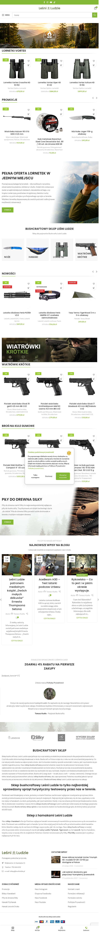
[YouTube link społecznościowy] (50, 2)
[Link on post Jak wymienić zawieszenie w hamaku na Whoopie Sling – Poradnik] (80, 561)
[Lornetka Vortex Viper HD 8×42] (48, 69)
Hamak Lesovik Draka (10, 903)
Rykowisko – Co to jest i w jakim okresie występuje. (16, 581)
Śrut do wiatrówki (75, 316)
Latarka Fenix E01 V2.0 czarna (80, 130)
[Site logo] (48, 8)
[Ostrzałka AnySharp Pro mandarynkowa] (16, 293)
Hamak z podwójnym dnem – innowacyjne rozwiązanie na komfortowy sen (49, 585)
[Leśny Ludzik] (37, 734)
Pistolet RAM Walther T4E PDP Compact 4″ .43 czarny (16, 463)
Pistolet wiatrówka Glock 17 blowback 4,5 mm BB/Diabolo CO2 (80, 403)
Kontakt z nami (72, 885)
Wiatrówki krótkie (52, 136)
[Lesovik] (60, 734)
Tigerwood (63, 826)
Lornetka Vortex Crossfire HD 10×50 (16, 83)
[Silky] (83, 734)
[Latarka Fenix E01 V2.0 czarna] (80, 117)
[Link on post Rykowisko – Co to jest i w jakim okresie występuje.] (16, 561)
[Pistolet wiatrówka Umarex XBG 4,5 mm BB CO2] (48, 117)
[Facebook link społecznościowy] (43, 2)
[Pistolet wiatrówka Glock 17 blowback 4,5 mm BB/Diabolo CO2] (80, 384)
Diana (75, 319)
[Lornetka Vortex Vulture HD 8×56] (80, 69)
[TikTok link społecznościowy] (53, 2)
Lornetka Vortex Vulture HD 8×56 (80, 83)
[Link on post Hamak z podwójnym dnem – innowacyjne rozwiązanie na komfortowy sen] (48, 561)
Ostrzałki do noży (12, 316)
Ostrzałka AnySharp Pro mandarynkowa (16, 312)
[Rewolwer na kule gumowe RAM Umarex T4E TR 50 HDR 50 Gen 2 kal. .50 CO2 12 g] (80, 445)
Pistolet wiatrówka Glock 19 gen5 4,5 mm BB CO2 (16, 402)
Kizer (53, 316)
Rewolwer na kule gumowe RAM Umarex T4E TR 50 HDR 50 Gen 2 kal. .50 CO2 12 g (80, 464)
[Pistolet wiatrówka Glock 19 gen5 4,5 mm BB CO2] (16, 384)
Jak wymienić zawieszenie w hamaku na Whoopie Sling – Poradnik (80, 583)
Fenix (76, 134)
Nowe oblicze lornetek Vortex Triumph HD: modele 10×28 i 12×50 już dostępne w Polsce (77, 856)
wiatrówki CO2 (22, 409)
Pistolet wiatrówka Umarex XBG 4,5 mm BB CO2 (48, 131)
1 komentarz (77, 862)
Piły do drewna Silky (10, 894)
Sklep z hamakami (8, 890)
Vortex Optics (12, 88)
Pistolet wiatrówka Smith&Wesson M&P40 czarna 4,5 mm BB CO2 (48, 403)
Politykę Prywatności (55, 679)
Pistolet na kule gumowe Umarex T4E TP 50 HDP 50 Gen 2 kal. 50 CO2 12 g (16, 140)
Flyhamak (54, 826)
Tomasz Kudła (18, 592)
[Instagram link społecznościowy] (46, 2)
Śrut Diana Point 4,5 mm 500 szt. (80, 312)
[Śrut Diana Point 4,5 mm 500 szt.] (80, 293)
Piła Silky (71, 829)
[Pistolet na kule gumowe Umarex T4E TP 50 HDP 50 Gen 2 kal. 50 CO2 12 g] (16, 121)
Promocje (6, 885)
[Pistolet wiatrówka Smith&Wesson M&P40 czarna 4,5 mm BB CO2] (48, 384)
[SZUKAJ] (92, 15)
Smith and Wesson (44, 409)
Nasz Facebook (40, 894)
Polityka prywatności (35, 468)
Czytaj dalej (16, 614)
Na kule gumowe (10, 146)
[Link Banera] (49, 348)
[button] (28, 65)
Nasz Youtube (39, 898)
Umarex (41, 136)
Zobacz (7, 209)
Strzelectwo (18, 149)
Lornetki (22, 88)
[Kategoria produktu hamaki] (36, 248)
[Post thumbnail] (54, 857)
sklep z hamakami (13, 818)
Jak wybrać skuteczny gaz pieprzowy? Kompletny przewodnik (77, 869)
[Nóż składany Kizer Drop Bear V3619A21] (48, 293)
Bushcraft (16, 571)
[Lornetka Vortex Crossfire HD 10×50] (16, 69)
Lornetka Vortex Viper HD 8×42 (48, 83)
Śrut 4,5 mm (87, 316)
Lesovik (77, 826)
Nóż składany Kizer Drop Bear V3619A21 (48, 312)
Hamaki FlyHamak (9, 898)
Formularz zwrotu (74, 894)
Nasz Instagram (40, 885)
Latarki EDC (82, 134)
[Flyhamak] (13, 734)
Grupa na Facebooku (42, 890)
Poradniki (48, 571)
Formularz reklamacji (75, 890)
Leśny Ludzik (45, 826)
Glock (9, 407)
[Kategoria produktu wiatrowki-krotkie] (84, 248)
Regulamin (71, 903)
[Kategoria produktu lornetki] (60, 248)
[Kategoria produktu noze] (12, 248)
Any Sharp (21, 319)
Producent (46, 316)
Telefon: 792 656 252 (13, 864)
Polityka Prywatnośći (75, 898)
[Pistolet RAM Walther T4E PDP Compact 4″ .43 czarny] (16, 445)
